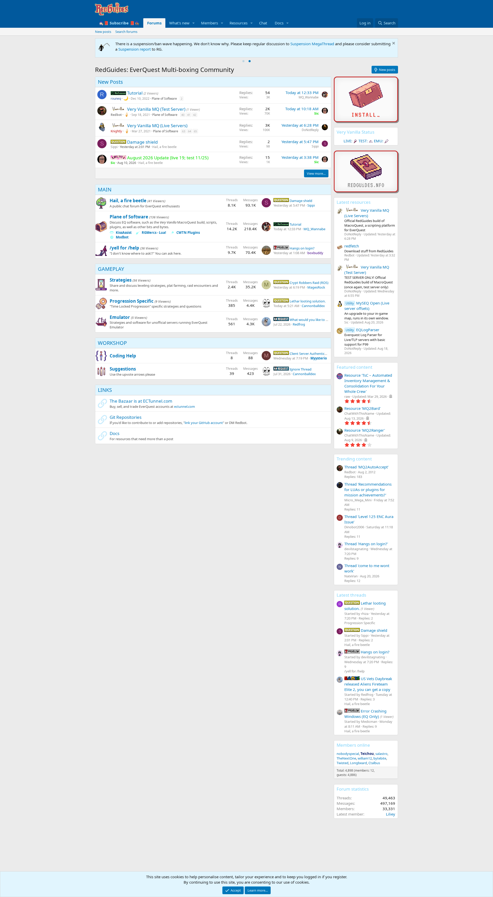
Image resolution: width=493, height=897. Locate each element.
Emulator (120, 317)
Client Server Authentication (311, 353)
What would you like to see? (310, 319)
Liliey (390, 814)
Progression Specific (132, 301)
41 (188, 115)
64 (189, 131)
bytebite (379, 758)
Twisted (342, 763)
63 (183, 131)
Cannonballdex (313, 305)
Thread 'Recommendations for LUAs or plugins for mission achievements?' (368, 489)
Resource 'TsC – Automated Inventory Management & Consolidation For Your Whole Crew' (368, 383)
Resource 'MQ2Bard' (362, 408)
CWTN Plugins (188, 232)
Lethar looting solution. (307, 301)
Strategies (120, 280)
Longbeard (358, 763)
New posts (103, 31)
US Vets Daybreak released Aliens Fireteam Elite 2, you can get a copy (368, 684)
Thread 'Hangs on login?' (366, 543)
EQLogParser (362, 329)
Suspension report (134, 49)
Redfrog (299, 324)
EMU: (378, 140)
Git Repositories (125, 417)
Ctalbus (374, 763)
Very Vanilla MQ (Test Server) (156, 109)
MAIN (104, 189)
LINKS (105, 389)
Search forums (126, 31)
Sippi (114, 147)
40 (182, 115)
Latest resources (354, 202)
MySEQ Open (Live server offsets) (366, 305)
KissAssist (124, 232)
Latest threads (351, 595)
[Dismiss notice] (393, 44)
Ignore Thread (300, 369)
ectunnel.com (184, 406)
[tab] (243, 61)
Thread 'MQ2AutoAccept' (366, 466)
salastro (381, 753)
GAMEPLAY (111, 268)
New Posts (110, 81)
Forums (154, 22)
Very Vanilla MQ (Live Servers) (157, 125)
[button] (193, 23)
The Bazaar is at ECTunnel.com (141, 401)
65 (195, 131)
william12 (365, 758)
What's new (179, 22)
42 (194, 115)
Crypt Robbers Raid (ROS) (308, 282)
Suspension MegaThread (312, 43)
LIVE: (348, 140)
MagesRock (316, 287)
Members (209, 22)
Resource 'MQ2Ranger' (364, 430)
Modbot (122, 237)
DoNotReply (310, 130)
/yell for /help (124, 248)
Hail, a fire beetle (164, 147)
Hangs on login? (302, 248)
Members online (353, 745)
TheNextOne (346, 758)
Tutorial (135, 93)
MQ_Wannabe (309, 97)
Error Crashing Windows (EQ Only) (365, 713)
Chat (263, 22)
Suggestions (123, 369)
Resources (239, 22)
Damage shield (142, 142)
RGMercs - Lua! (154, 232)
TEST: (363, 140)
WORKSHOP (112, 342)
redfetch (351, 245)
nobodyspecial (348, 753)
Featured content (354, 367)
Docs (279, 22)
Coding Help (123, 356)
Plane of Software (164, 98)
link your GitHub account (204, 422)
